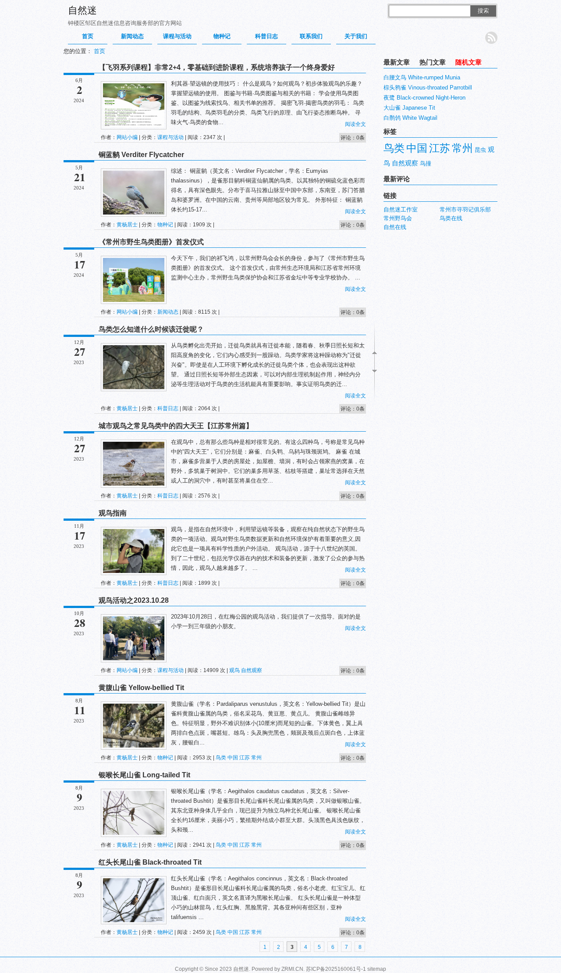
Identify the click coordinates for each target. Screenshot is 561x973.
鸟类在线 (451, 218)
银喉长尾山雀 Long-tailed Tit (144, 775)
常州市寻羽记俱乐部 (465, 209)
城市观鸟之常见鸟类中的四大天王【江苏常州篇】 (176, 425)
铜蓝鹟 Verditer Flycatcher (141, 154)
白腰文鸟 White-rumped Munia (421, 77)
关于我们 (355, 36)
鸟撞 (425, 163)
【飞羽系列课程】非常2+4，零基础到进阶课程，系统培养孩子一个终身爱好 (217, 67)
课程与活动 (177, 36)
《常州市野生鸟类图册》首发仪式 (151, 242)
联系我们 (311, 36)
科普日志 (266, 36)
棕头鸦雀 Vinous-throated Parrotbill (427, 87)
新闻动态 (132, 36)
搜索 (483, 10)
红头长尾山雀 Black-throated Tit (150, 862)
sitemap (376, 969)
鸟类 (221, 758)
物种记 (222, 36)
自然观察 (251, 670)
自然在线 (394, 227)
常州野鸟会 (397, 218)
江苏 (244, 758)
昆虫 (480, 150)
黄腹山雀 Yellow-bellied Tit (141, 687)
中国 (232, 758)
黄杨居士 (127, 225)
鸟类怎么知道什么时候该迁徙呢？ (151, 329)
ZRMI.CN (292, 969)
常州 (256, 758)
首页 (87, 36)
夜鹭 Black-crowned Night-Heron (424, 97)
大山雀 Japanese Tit (409, 107)
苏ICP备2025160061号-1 (336, 969)
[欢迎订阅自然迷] (491, 38)
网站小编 (127, 137)
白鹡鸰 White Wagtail (410, 117)
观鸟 (234, 670)
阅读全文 (355, 124)
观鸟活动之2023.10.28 (134, 600)
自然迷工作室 (400, 209)
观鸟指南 (113, 513)
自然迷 (82, 10)
